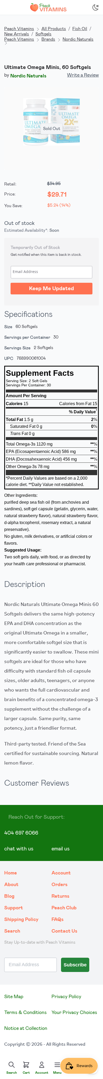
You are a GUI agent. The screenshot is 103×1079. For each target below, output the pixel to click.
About (11, 884)
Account (61, 873)
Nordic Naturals (78, 39)
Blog (9, 896)
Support (13, 908)
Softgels (43, 34)
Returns (60, 896)
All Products (53, 29)
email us (60, 848)
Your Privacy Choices (74, 1012)
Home (10, 873)
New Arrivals (16, 34)
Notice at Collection (25, 1028)
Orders (60, 884)
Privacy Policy (66, 996)
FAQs (58, 919)
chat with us (18, 848)
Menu (57, 1072)
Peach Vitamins (19, 29)
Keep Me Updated (51, 288)
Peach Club (64, 908)
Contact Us (64, 931)
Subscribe (75, 964)
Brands (48, 39)
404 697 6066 (21, 833)
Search (12, 931)
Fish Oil (79, 29)
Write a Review (83, 75)
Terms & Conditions (25, 1012)
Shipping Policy (21, 919)
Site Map (13, 996)
